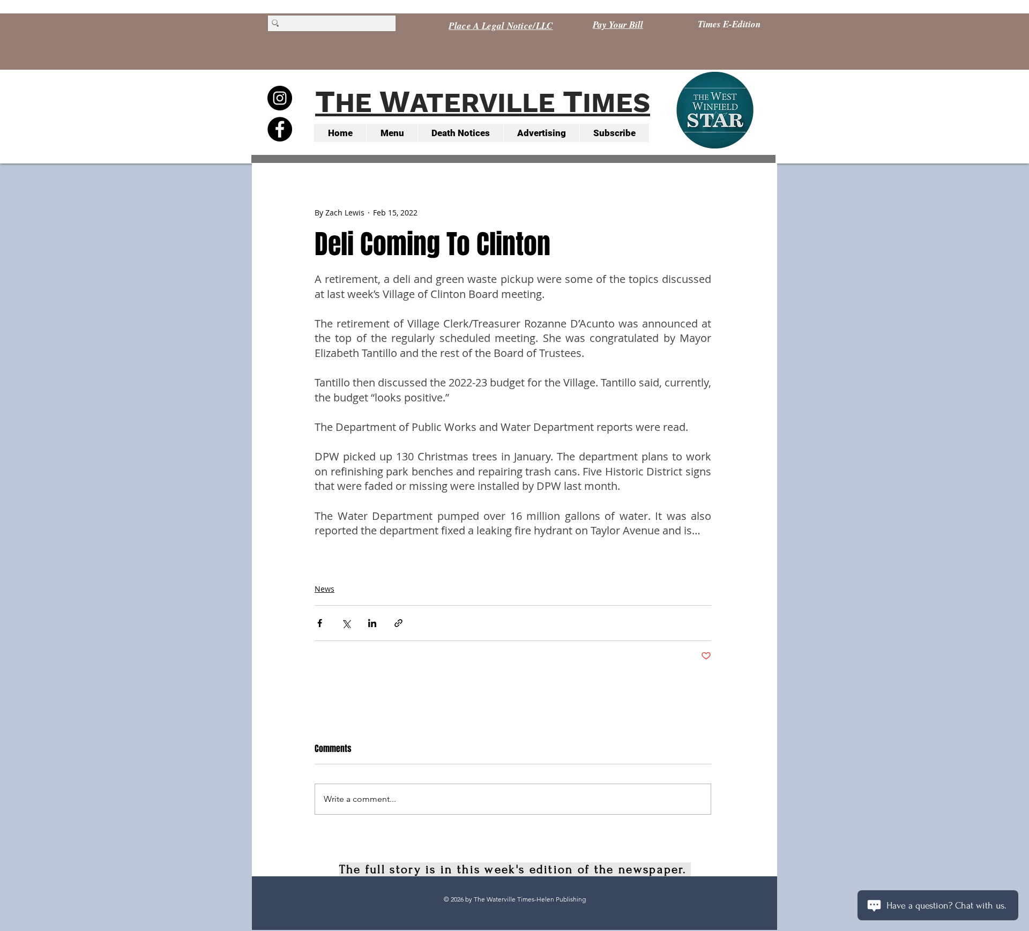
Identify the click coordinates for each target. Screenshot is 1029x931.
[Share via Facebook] (320, 623)
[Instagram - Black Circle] (279, 98)
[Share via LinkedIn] (372, 623)
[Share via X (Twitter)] (346, 623)
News (324, 589)
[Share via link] (398, 623)
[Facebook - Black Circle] (279, 129)
